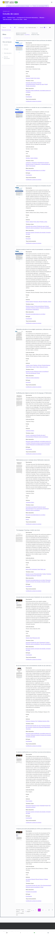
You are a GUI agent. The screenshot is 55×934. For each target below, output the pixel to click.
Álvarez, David (29, 637)
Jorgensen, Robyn (30, 430)
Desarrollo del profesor (31, 82)
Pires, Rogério (29, 801)
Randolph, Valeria (47, 301)
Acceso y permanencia (31, 435)
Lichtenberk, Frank (36, 569)
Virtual (38, 373)
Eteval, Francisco (40, 879)
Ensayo (27, 519)
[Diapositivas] (50, 27)
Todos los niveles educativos (32, 377)
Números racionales (44, 307)
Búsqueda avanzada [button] (6, 29)
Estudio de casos (40, 84)
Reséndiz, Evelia (29, 78)
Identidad (42, 805)
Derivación (28, 642)
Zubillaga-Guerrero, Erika (43, 721)
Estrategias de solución (43, 162)
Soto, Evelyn (37, 78)
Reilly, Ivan (43, 569)
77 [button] (49, 910)
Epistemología (29, 725)
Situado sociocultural (30, 85)
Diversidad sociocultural (31, 507)
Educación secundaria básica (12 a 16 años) (35, 170)
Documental (28, 885)
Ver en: (42, 27)
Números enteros (35, 307)
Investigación (29, 96)
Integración (42, 642)
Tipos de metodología (45, 227)
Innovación (28, 238)
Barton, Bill (28, 569)
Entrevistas (28, 805)
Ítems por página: (22, 911)
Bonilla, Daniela (29, 301)
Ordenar (20, 27)
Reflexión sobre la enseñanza (33, 227)
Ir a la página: (28, 910)
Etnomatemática (29, 436)
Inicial (46, 84)
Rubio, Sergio (32, 367)
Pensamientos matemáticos (32, 309)
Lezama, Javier (29, 365)
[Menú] (51, 2)
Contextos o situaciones (31, 162)
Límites (47, 642)
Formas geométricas (39, 306)
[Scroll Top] (48, 933)
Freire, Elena (36, 221)
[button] (35, 910)
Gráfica (44, 573)
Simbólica (49, 573)
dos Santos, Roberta (30, 879)
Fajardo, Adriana (29, 221)
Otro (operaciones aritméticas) (41, 508)
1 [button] (39, 910)
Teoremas (28, 728)
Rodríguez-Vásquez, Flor (31, 721)
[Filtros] (15, 27)
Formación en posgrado (31, 891)
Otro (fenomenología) (46, 885)
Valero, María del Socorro (42, 367)
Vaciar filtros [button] (27, 34)
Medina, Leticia (43, 221)
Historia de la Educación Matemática (41, 727)
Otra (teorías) (32, 165)
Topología (39, 575)
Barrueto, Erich (36, 637)
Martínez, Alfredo (37, 365)
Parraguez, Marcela (38, 301)
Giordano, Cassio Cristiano (32, 158)
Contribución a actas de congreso (33, 101)
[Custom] (6, 933)
